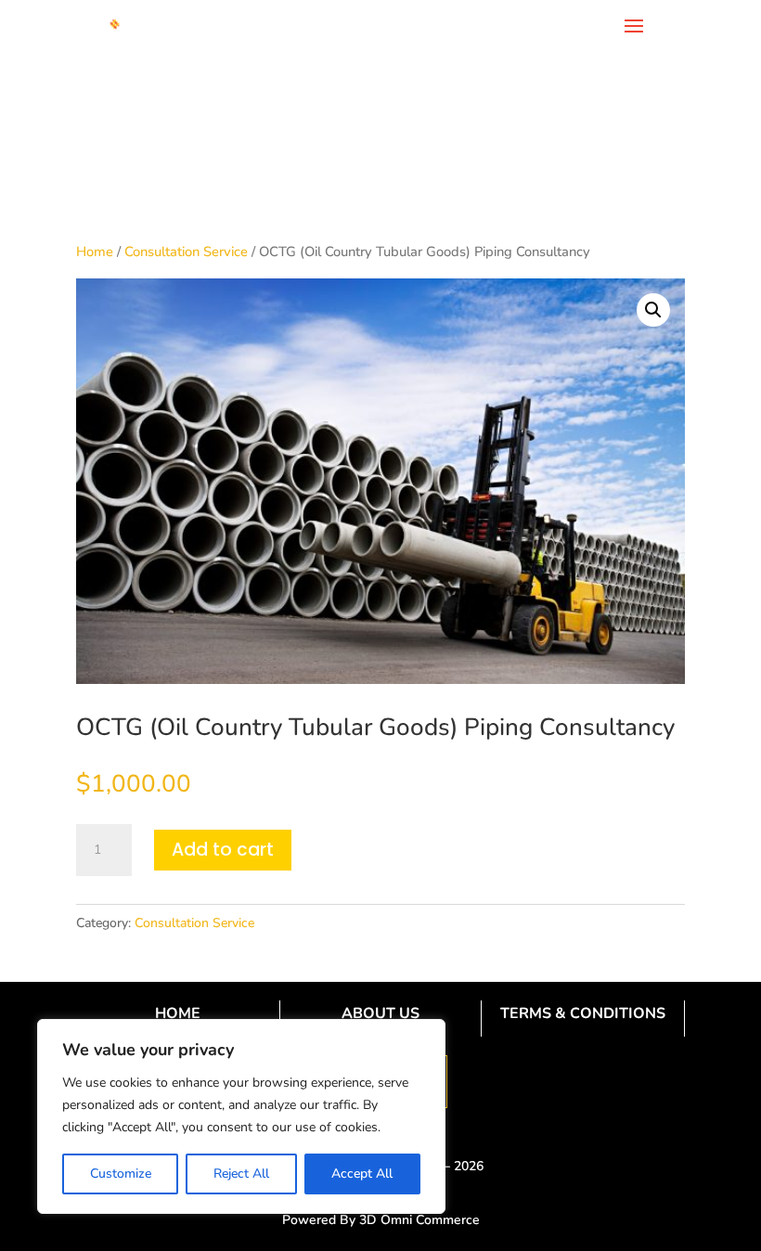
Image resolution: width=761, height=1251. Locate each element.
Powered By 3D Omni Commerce (381, 1220)
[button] (653, 310)
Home (94, 251)
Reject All (241, 1173)
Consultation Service (186, 251)
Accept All (362, 1173)
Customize (120, 1173)
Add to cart (223, 849)
